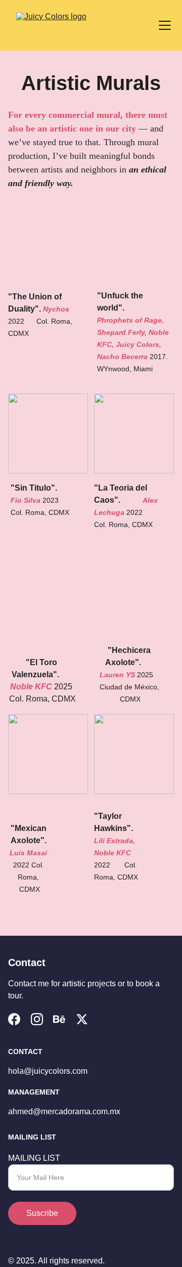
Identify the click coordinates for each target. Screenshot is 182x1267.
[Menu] (165, 25)
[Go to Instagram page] (37, 1019)
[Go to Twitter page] (82, 1019)
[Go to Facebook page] (14, 1019)
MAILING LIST (34, 1158)
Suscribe (42, 1213)
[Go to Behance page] (59, 1019)
